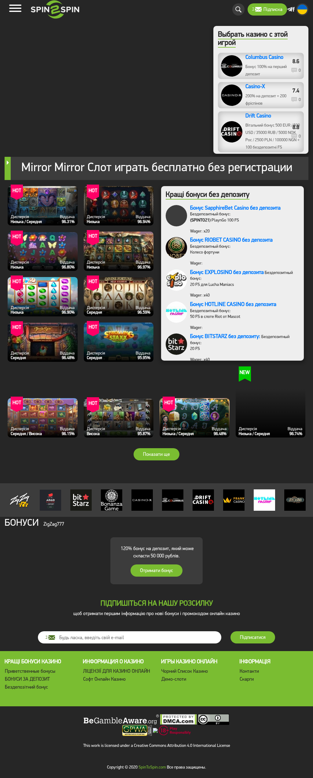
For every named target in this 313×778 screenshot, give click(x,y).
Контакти (249, 671)
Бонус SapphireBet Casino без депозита (235, 207)
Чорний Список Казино (184, 671)
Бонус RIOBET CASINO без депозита (231, 239)
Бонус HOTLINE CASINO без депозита (233, 304)
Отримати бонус (156, 570)
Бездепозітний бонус (26, 687)
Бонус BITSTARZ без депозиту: (225, 336)
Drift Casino (258, 116)
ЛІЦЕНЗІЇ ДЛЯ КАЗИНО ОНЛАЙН (116, 671)
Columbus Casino (264, 57)
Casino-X (255, 87)
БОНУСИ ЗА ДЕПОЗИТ (27, 679)
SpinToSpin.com (152, 767)
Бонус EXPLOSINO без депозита (227, 272)
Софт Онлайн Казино (104, 679)
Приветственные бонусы (30, 671)
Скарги (247, 679)
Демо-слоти (173, 679)
